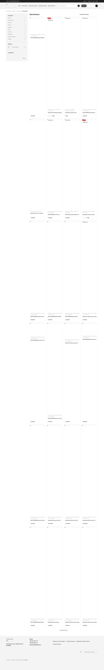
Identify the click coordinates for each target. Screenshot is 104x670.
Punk (9, 29)
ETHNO (9, 22)
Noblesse (10, 27)
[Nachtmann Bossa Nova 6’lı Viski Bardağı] (90, 470)
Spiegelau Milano (12, 36)
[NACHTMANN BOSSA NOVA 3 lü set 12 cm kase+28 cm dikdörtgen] (38, 25)
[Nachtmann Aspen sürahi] (90, 164)
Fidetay (26, 659)
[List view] (73, 14)
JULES (9, 25)
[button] (44, 115)
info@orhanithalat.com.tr (35, 644)
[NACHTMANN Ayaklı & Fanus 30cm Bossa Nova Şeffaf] (38, 266)
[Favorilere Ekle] (44, 21)
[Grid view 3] (75, 14)
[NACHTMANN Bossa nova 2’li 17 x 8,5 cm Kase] (55, 368)
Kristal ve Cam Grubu (16, 11)
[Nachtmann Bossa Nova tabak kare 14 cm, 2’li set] (72, 572)
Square (9, 39)
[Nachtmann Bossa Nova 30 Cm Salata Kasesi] (72, 330)
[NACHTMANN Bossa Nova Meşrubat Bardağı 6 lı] (72, 266)
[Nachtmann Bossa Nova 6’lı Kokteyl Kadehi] (55, 470)
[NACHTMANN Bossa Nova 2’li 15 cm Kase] (38, 329)
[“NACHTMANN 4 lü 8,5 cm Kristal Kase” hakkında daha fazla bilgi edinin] (61, 217)
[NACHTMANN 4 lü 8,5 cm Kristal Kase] (55, 164)
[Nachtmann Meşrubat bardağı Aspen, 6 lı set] (55, 62)
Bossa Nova (10, 20)
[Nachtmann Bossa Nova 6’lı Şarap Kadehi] (72, 470)
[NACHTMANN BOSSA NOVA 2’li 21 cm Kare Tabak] (55, 266)
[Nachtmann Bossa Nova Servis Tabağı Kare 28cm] (55, 572)
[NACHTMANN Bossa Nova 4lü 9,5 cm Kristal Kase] (38, 470)
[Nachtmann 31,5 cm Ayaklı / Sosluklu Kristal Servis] (38, 164)
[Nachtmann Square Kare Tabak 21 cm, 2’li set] (72, 62)
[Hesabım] (89, 6)
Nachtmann (33, 34)
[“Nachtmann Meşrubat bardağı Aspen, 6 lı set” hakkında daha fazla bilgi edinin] (61, 115)
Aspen (9, 18)
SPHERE (10, 34)
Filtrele (24, 58)
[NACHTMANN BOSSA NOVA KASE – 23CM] (38, 572)
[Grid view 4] (77, 14)
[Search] (78, 6)
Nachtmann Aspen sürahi (88, 214)
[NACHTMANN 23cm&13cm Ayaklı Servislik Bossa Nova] (90, 62)
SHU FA (10, 32)
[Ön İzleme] (44, 18)
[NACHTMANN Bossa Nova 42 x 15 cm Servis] (90, 329)
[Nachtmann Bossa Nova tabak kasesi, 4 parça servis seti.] (90, 572)
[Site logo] (10, 5)
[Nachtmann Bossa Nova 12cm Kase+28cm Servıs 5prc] (90, 266)
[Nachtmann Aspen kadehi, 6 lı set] (72, 164)
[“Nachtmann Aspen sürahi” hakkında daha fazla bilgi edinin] (96, 217)
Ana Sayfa (8, 11)
